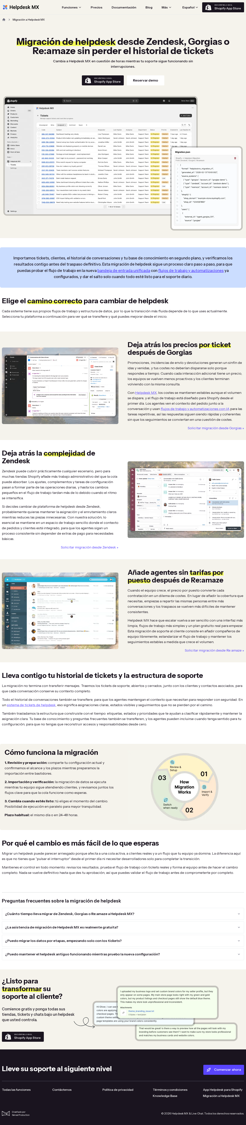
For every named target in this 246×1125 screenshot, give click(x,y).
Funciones (70, 7)
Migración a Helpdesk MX (221, 1096)
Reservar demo (145, 80)
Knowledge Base (165, 1096)
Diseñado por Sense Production (21, 1113)
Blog (148, 7)
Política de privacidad (117, 1090)
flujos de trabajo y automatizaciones (191, 270)
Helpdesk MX (145, 393)
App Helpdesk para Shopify (222, 1090)
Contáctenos (61, 1090)
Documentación (124, 7)
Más (165, 7)
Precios (96, 7)
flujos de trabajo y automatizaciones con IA (195, 409)
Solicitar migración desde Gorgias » (216, 428)
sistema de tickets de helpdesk (31, 705)
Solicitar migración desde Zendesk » (89, 547)
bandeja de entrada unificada (123, 270)
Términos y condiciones (170, 1090)
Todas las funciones (16, 1090)
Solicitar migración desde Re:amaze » (214, 650)
